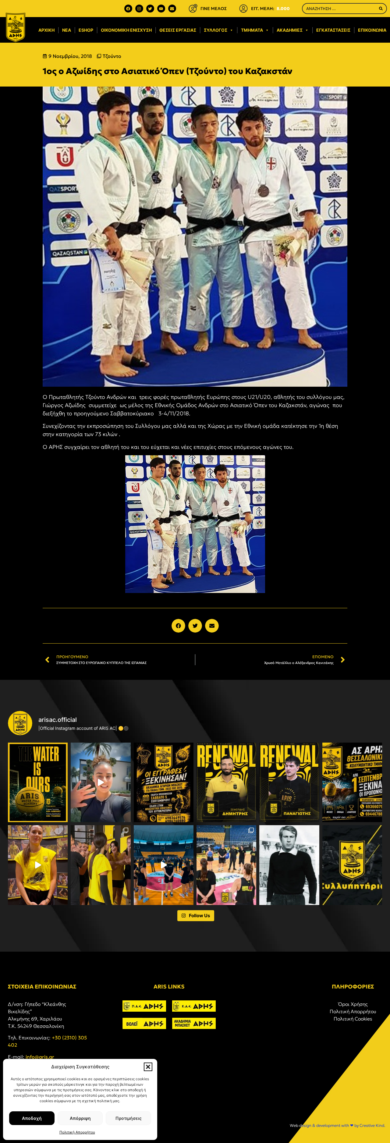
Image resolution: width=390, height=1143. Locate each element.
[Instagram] (139, 8)
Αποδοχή (32, 1118)
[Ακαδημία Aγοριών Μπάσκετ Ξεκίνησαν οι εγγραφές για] (163, 782)
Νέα (66, 30)
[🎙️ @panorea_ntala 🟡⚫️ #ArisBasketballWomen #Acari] (38, 865)
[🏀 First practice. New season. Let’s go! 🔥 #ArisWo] (163, 865)
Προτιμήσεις (128, 1118)
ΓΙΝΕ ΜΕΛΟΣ (213, 8)
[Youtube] (161, 8)
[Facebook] (128, 8)
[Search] (380, 8)
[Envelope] (172, 8)
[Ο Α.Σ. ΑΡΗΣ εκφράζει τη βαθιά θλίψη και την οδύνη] (352, 865)
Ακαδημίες (290, 30)
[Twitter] (150, 8)
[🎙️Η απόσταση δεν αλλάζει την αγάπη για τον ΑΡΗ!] (100, 782)
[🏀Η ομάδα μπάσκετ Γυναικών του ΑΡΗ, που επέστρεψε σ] (226, 865)
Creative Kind (372, 1125)
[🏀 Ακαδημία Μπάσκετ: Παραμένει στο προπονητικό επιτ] (226, 782)
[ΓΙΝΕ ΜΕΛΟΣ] (192, 8)
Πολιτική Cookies (353, 1019)
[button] (148, 1067)
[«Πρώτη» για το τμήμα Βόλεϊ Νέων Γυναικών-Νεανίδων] (100, 865)
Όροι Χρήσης (353, 1004)
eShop (86, 30)
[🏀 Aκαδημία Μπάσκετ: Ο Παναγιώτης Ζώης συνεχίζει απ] (289, 782)
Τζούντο (112, 56)
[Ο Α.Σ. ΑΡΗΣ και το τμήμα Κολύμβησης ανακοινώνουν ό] (352, 782)
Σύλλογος (215, 30)
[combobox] (339, 8)
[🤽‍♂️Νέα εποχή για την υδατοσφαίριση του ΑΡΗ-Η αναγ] (38, 782)
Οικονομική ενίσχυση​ (126, 30)
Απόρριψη (80, 1118)
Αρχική (46, 30)
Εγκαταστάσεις (333, 30)
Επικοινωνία (372, 30)
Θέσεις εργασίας (177, 30)
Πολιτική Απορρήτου (77, 1132)
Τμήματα (252, 30)
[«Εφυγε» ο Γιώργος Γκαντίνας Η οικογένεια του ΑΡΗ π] (289, 865)
